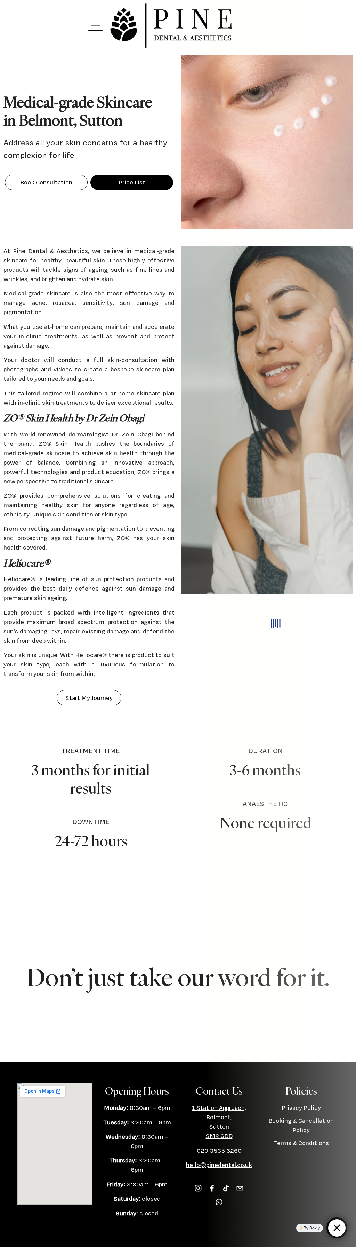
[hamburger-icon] (95, 26)
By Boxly (312, 1227)
